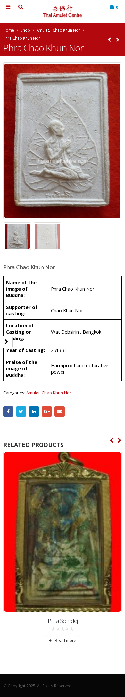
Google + (47, 411)
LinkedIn (34, 411)
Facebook (8, 411)
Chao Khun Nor (56, 392)
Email (59, 411)
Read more (65, 640)
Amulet (33, 392)
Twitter (21, 411)
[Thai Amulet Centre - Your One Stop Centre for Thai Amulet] (62, 11)
